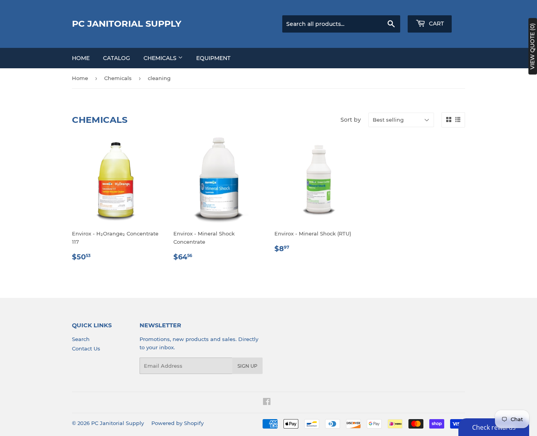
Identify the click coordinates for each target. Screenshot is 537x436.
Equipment (213, 58)
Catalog (116, 58)
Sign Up (247, 366)
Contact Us (86, 348)
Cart (435, 23)
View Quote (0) (532, 46)
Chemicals (160, 58)
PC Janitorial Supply (126, 23)
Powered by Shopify (177, 423)
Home (81, 58)
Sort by (350, 119)
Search (81, 339)
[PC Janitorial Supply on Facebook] (267, 403)
